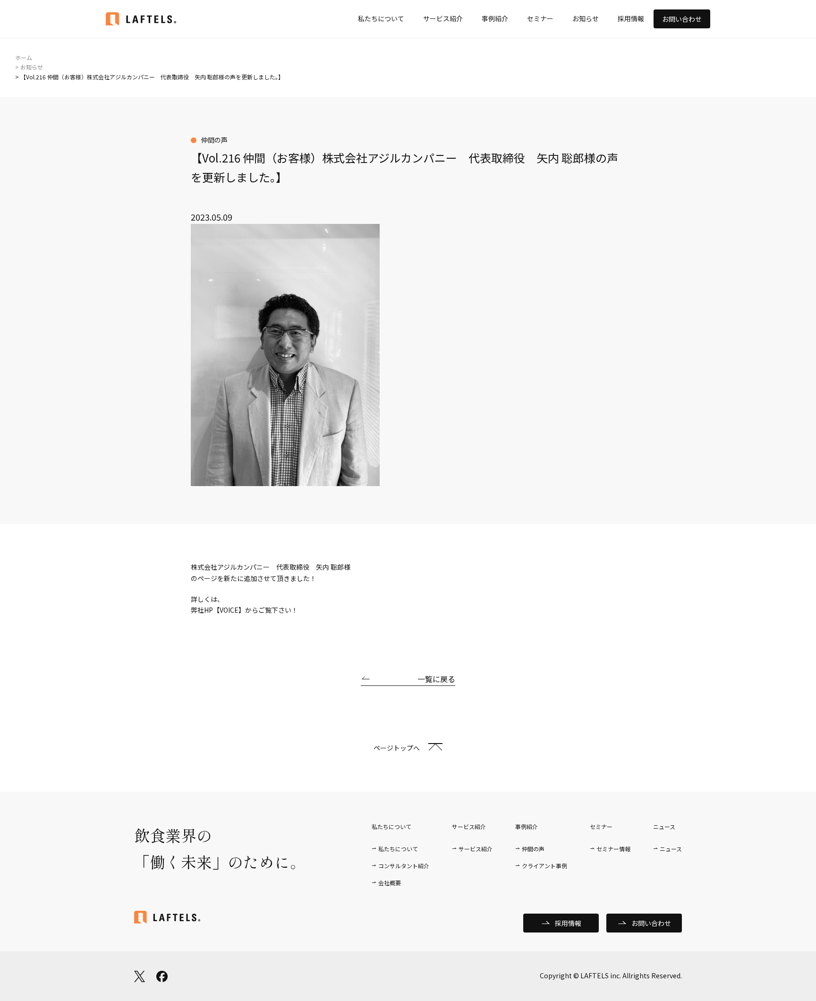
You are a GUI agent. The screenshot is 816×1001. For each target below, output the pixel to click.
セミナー (540, 18)
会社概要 (389, 883)
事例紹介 (495, 18)
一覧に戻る (436, 678)
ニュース (671, 849)
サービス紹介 (443, 18)
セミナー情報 (613, 849)
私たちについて (381, 18)
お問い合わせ (682, 19)
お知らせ (585, 18)
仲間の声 (533, 849)
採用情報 (631, 18)
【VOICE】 (229, 610)
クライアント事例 (544, 866)
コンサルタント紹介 (403, 866)
